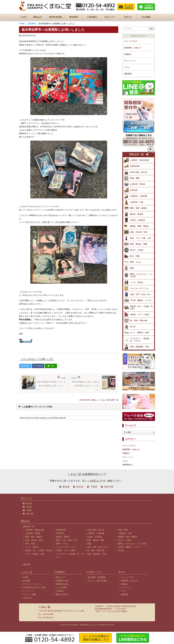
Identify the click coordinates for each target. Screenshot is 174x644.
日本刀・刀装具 (136, 250)
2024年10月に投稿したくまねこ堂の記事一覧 (98, 400)
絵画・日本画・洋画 (138, 232)
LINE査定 (59, 591)
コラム (127, 67)
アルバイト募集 (29, 594)
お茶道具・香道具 (137, 184)
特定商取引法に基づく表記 (34, 587)
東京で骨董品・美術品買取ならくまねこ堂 (83, 625)
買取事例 (32, 23)
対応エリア (97, 481)
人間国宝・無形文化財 (139, 160)
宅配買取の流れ (62, 584)
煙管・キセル (135, 262)
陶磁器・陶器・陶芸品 (139, 226)
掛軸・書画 (134, 178)
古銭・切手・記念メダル (140, 294)
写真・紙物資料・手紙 (139, 347)
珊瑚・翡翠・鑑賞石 (138, 208)
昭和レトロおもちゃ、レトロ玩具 (141, 275)
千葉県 (93, 487)
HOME (22, 23)
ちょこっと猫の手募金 (97, 581)
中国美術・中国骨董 (138, 196)
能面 (132, 268)
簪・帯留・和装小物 (138, 320)
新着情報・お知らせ (132, 48)
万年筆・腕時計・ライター (141, 300)
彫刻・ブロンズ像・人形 (140, 238)
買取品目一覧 (136, 154)
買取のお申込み (62, 594)
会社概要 (26, 581)
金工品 (133, 326)
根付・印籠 (134, 256)
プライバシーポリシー (32, 584)
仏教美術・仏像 (136, 202)
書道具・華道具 (136, 214)
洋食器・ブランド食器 (139, 314)
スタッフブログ (130, 41)
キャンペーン (130, 61)
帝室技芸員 (134, 166)
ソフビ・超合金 (136, 282)
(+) (131, 465)
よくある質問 (61, 587)
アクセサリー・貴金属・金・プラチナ (140, 339)
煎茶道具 (134, 190)
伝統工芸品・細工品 (138, 172)
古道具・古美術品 (137, 220)
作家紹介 (128, 54)
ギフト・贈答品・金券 (139, 332)
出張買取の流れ (62, 581)
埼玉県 (79, 487)
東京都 (66, 487)
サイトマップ (28, 591)
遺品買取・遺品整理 (96, 577)
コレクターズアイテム (139, 288)
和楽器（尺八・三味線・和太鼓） (141, 307)
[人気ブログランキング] (26, 340)
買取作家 (26, 564)
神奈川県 (108, 487)
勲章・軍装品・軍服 (138, 244)
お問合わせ (27, 598)
